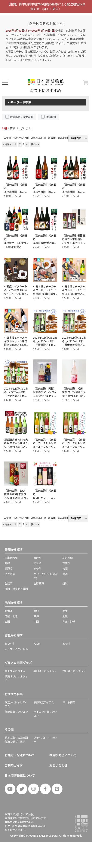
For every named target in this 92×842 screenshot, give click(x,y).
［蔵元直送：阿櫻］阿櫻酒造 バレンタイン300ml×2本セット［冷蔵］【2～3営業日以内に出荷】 (45, 396)
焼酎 (65, 583)
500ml (66, 643)
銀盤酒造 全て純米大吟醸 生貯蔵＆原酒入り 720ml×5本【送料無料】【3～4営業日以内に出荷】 (16, 447)
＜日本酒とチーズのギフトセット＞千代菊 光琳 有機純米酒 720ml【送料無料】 (44, 292)
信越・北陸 (11, 616)
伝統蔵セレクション (16, 712)
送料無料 (51, 117)
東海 (36, 616)
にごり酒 (10, 574)
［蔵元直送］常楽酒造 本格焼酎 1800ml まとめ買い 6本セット (16, 243)
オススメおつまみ (15, 671)
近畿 (65, 616)
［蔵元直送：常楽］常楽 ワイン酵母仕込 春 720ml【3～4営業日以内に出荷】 (74, 394)
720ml (37, 643)
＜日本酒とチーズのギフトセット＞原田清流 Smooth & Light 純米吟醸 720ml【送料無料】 (16, 345)
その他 (37, 568)
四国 (7, 621)
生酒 (65, 574)
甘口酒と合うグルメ (74, 671)
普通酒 (8, 568)
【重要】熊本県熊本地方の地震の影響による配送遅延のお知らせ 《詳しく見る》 (46, 6)
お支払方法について (63, 755)
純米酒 (37, 563)
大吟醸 (37, 558)
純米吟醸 (67, 558)
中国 (36, 621)
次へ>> (35, 144)
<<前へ (7, 144)
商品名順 (63, 138)
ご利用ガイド (14, 765)
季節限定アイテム (44, 702)
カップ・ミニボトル (16, 649)
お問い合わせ (58, 765)
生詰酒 (8, 583)
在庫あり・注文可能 (21, 117)
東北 (36, 611)
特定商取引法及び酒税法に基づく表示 (16, 739)
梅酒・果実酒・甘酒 (16, 589)
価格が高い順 (38, 138)
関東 (65, 611)
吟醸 (7, 563)
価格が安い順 (21, 138)
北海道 (8, 611)
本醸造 (66, 563)
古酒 (65, 568)
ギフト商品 (68, 702)
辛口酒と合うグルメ (45, 671)
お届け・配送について (20, 755)
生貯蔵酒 (39, 583)
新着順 (52, 138)
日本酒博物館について (20, 775)
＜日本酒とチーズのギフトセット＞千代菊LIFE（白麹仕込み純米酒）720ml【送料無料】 (73, 294)
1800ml (9, 643)
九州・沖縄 (68, 621)
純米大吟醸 (11, 558)
